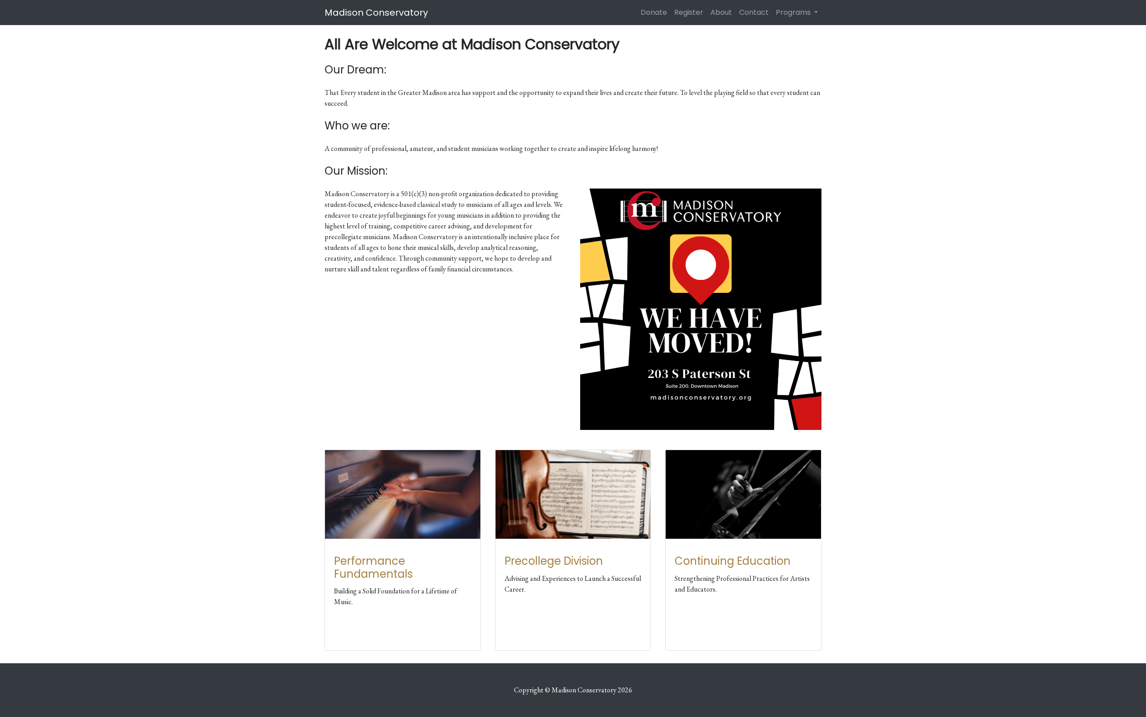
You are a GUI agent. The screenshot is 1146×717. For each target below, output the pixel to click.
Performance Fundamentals (373, 567)
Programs (794, 12)
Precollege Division (554, 561)
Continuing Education (733, 561)
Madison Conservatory (376, 12)
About (721, 12)
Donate (654, 12)
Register (688, 12)
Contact (754, 12)
